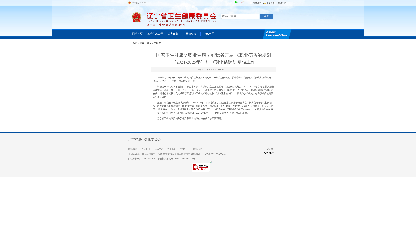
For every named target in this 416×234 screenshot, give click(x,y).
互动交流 (191, 33)
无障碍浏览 (281, 3)
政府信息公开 (155, 33)
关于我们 (171, 149)
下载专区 (209, 33)
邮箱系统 (257, 3)
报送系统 (270, 3)
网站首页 (137, 33)
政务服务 (173, 33)
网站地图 (197, 149)
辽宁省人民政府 (139, 3)
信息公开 (145, 149)
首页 (135, 43)
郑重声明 (184, 149)
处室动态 (156, 43)
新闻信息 (144, 43)
